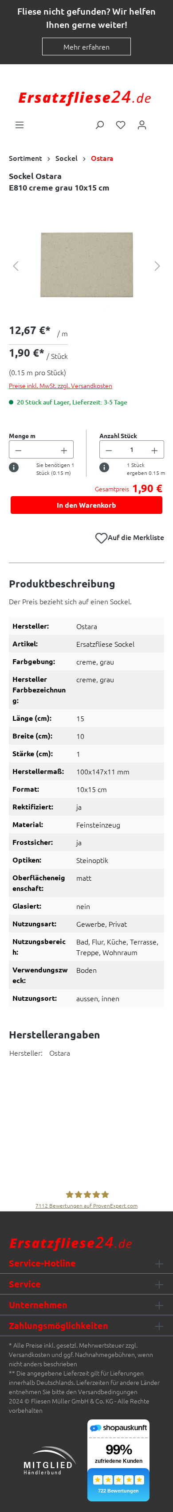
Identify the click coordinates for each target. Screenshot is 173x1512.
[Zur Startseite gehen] (84, 97)
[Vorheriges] (15, 265)
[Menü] (19, 124)
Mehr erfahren (86, 46)
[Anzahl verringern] (18, 449)
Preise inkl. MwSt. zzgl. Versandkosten (60, 385)
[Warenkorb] (158, 121)
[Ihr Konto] (142, 124)
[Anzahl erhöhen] (64, 449)
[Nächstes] (157, 265)
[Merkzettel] (120, 124)
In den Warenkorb (86, 504)
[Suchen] (99, 124)
